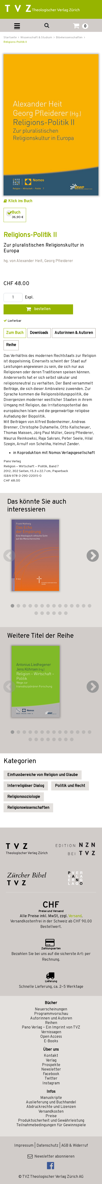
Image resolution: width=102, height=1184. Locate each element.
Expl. (29, 297)
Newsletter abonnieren (53, 1156)
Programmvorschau (51, 1014)
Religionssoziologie (23, 796)
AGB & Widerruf (74, 1145)
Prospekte (51, 1065)
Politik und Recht (70, 786)
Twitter (51, 1078)
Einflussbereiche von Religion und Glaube (42, 775)
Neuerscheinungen (51, 1009)
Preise (51, 1116)
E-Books (51, 1041)
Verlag (51, 1060)
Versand (75, 916)
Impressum (23, 1145)
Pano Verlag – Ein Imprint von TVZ (51, 1027)
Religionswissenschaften (28, 807)
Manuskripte (51, 1098)
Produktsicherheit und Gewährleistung (51, 1120)
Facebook (51, 1074)
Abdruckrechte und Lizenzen (51, 1107)
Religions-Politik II (15, 42)
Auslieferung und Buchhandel (51, 1102)
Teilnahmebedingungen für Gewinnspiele (51, 1125)
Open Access (51, 1036)
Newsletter (51, 1069)
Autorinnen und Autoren (51, 1018)
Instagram (51, 1083)
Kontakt (51, 1055)
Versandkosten (51, 1111)
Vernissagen (51, 1032)
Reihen (51, 1023)
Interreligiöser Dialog (25, 786)
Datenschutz (47, 1145)
